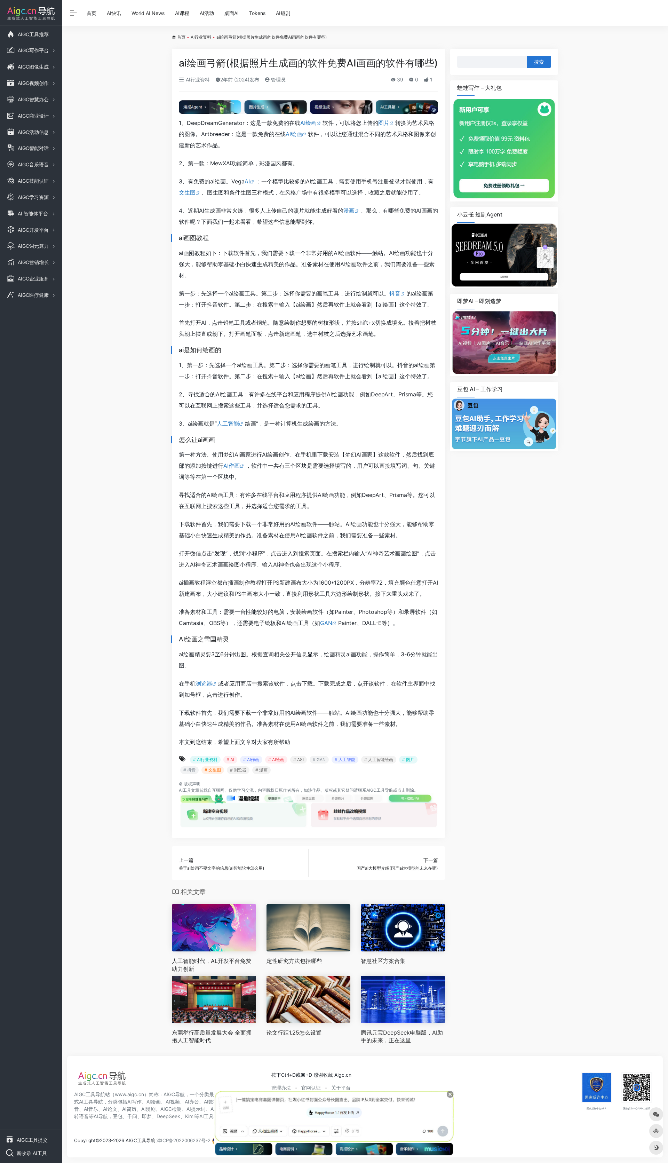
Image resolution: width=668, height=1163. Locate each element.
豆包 (117, 1116)
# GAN (319, 759)
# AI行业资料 (205, 759)
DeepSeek (168, 1116)
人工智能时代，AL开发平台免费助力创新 (211, 964)
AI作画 (231, 465)
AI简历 (129, 1109)
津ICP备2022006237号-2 (183, 1140)
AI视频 (173, 1102)
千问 (132, 1116)
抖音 (394, 293)
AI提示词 (196, 1109)
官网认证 (311, 1088)
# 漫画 (261, 770)
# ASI (298, 759)
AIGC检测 (171, 1109)
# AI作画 (251, 759)
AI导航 (101, 1116)
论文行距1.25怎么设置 (294, 1032)
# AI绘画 (276, 759)
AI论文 (110, 1109)
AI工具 (185, 790)
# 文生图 (213, 770)
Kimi (189, 1116)
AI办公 (192, 1102)
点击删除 (405, 790)
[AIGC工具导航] (102, 1080)
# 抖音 (189, 770)
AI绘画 (308, 122)
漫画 (349, 210)
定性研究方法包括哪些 (294, 960)
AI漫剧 (148, 1109)
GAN (326, 622)
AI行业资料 (201, 37)
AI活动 (207, 13)
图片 (383, 122)
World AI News (148, 13)
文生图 (187, 192)
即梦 (147, 1116)
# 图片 (408, 759)
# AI (230, 759)
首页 (91, 13)
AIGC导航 (174, 1094)
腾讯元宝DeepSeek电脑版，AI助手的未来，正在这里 (402, 1036)
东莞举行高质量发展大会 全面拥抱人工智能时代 (212, 1036)
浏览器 (204, 683)
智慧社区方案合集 (383, 960)
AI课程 (182, 13)
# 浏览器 (238, 770)
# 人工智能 (345, 759)
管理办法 (281, 1088)
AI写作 (134, 1102)
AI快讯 (114, 13)
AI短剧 (283, 13)
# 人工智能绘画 (378, 759)
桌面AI (231, 13)
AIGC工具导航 (379, 790)
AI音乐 (91, 1109)
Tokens (257, 13)
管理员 (278, 79)
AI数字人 (213, 1102)
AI (247, 181)
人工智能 (228, 423)
